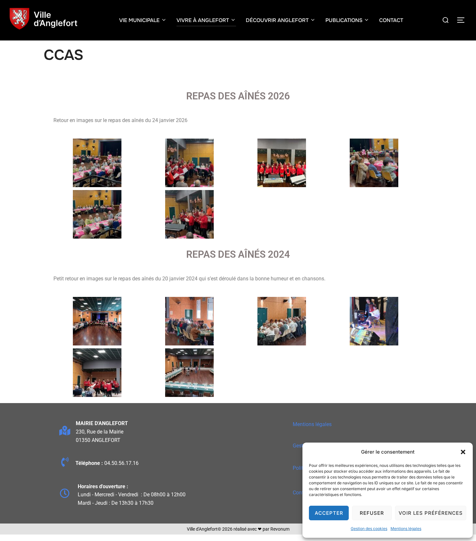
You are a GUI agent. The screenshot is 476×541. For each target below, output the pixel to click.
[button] (463, 452)
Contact (302, 493)
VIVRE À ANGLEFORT (202, 20)
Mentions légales (406, 528)
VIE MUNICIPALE (139, 20)
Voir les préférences (431, 513)
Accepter (329, 513)
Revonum (279, 529)
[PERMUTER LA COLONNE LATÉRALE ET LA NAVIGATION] (463, 20)
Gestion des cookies (369, 528)
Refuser (372, 513)
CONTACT (391, 20)
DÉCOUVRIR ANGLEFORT (277, 20)
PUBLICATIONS (343, 20)
